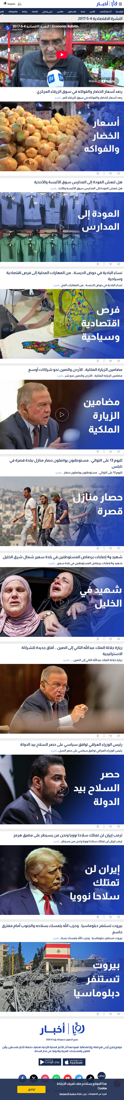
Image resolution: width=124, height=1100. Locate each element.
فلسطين (72, 11)
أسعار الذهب (105, 11)
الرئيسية (119, 11)
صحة (83, 11)
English (11, 4)
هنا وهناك (12, 11)
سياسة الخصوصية (67, 1094)
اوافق (31, 1089)
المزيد (57, 97)
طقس (60, 11)
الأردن (92, 11)
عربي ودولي (47, 11)
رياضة (24, 11)
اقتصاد (35, 11)
